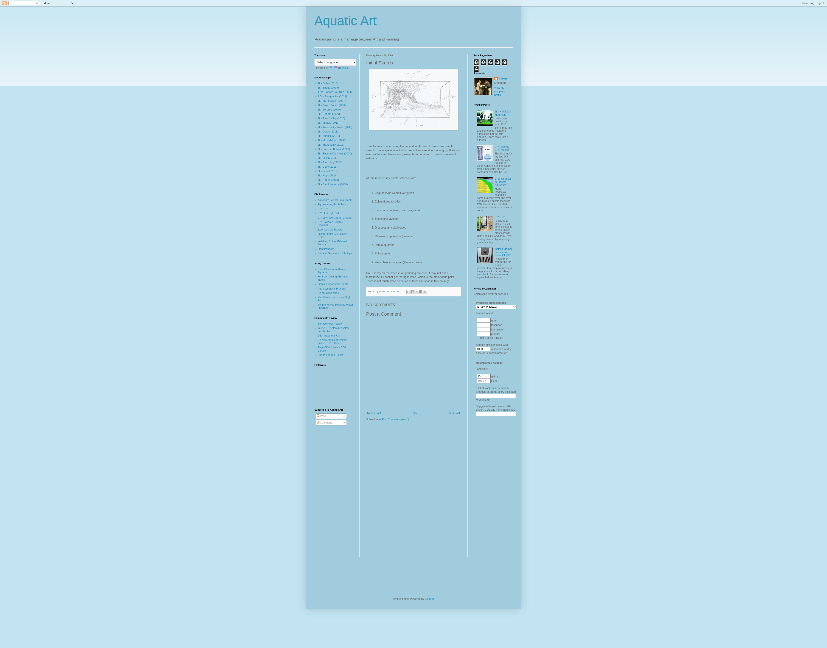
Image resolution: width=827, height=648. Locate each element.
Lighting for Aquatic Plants (333, 284)
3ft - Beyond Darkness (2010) (335, 153)
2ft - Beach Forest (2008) (332, 105)
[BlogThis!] (412, 292)
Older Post (454, 413)
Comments (326, 422)
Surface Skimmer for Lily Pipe (335, 253)
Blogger (429, 598)
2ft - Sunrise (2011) (329, 135)
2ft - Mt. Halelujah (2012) (332, 140)
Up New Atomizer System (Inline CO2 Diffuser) (332, 341)
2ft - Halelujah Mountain (503, 113)
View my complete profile (499, 91)
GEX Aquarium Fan (329, 335)
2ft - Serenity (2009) (329, 109)
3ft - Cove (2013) (327, 166)
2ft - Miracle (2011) (328, 122)
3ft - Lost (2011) (327, 157)
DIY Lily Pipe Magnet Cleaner (335, 217)
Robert (503, 78)
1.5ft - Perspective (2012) (332, 96)
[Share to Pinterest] (425, 292)
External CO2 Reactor (330, 229)
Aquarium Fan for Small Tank (334, 200)
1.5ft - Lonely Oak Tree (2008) (335, 91)
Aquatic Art (345, 21)
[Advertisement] (491, 491)
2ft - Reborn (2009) (329, 113)
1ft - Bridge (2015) (328, 87)
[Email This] (408, 292)
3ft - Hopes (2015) (328, 179)
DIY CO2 (323, 208)
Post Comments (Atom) (395, 419)
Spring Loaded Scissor (331, 355)
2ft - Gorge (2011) (328, 131)
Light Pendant (326, 249)
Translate (343, 67)
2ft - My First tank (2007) (332, 100)
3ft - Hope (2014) (327, 175)
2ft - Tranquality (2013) (331, 144)
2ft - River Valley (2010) (331, 118)
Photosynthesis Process (332, 288)
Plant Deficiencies (328, 292)
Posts (322, 415)
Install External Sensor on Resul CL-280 (503, 252)
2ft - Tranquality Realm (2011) (335, 127)
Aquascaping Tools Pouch (333, 204)
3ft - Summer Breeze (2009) (334, 149)
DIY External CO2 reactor (502, 148)
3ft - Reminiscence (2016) (333, 184)
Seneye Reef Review (330, 323)
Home (414, 413)
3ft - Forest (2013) (328, 171)
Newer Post (374, 413)
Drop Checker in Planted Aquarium (503, 182)
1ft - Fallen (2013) (328, 83)
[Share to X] (417, 292)
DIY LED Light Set (328, 213)
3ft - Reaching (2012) (330, 162)
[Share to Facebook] (421, 292)
